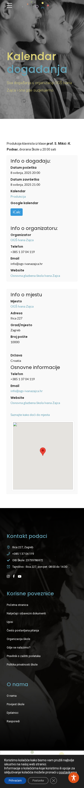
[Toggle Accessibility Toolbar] (74, 778)
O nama (12, 695)
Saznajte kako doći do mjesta (30, 415)
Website (17, 270)
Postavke (38, 780)
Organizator (21, 235)
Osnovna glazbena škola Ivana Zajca (35, 275)
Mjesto (16, 301)
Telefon (17, 246)
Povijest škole (15, 704)
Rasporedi (13, 721)
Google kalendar (24, 203)
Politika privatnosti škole (22, 664)
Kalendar (18, 191)
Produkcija (18, 196)
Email (15, 258)
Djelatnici (12, 712)
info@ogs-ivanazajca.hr (27, 391)
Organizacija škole (18, 639)
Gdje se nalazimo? (18, 647)
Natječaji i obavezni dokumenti (26, 613)
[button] (42, 452)
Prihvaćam (15, 780)
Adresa (16, 313)
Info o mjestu (26, 294)
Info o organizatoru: (34, 228)
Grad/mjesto (21, 325)
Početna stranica (17, 605)
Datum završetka (25, 179)
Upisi (10, 622)
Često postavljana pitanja (23, 630)
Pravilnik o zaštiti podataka (24, 656)
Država (16, 355)
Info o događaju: (31, 161)
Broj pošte (19, 336)
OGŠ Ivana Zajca (22, 240)
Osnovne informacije (35, 367)
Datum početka (24, 167)
